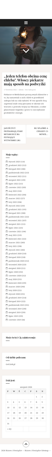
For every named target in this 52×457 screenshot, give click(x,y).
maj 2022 (13, 191)
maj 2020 (13, 279)
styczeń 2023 (14, 161)
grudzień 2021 (15, 209)
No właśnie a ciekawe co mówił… (41, 131)
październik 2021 (16, 216)
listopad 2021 (15, 213)
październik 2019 (16, 305)
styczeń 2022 (14, 205)
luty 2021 (13, 246)
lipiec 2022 (13, 183)
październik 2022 (16, 172)
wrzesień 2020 (15, 264)
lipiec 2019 (13, 316)
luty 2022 (13, 202)
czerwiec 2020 (15, 275)
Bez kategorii (30, 90)
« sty (9, 429)
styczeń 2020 (14, 294)
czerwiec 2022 (15, 187)
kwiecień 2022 (15, 194)
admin (21, 90)
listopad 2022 (15, 169)
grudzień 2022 (15, 165)
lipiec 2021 (13, 227)
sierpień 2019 (15, 312)
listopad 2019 (15, 301)
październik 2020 (16, 261)
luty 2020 (13, 290)
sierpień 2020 (15, 268)
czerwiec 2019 (15, 319)
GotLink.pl (10, 364)
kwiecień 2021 (15, 239)
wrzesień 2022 (15, 176)
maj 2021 (13, 235)
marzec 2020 (14, 286)
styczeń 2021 (14, 250)
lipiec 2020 (13, 272)
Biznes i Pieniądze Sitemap (36, 450)
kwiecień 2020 (15, 283)
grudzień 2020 (15, 253)
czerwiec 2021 (15, 231)
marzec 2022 (14, 198)
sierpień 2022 (15, 180)
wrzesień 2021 (15, 220)
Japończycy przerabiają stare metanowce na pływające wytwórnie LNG (13, 134)
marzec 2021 (14, 242)
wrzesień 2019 (15, 308)
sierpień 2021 (15, 224)
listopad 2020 (15, 257)
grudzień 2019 (15, 297)
